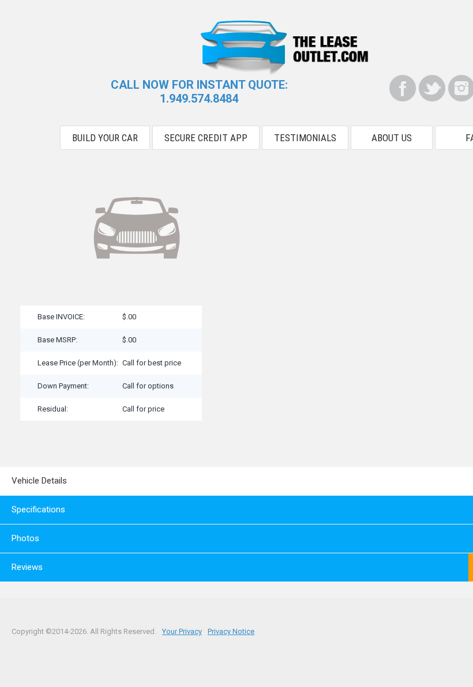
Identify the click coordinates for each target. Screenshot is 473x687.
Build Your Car (105, 138)
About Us (391, 138)
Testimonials (305, 138)
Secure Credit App (205, 138)
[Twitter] (432, 88)
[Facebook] (402, 88)
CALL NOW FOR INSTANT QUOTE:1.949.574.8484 (199, 91)
